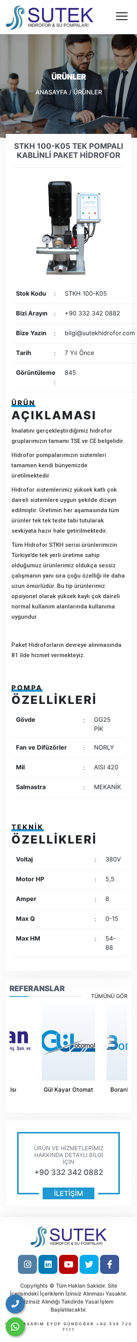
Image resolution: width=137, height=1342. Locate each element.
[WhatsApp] (15, 1326)
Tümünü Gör (109, 996)
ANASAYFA (51, 92)
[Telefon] (15, 1303)
